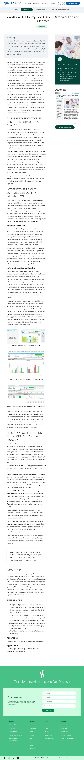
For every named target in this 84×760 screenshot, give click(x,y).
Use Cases (36, 3)
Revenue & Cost (13, 731)
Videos (31, 745)
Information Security (66, 735)
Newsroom (47, 724)
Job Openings (48, 735)
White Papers (33, 742)
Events (46, 728)
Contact (63, 721)
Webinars (32, 735)
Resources (45, 3)
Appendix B (30, 264)
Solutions (28, 3)
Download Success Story (65, 127)
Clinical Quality (12, 728)
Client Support (64, 731)
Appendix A (39, 251)
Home (16, 9)
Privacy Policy (77, 757)
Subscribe (48, 710)
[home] (14, 3)
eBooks (31, 738)
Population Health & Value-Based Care (13, 739)
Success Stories (40, 9)
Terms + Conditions (64, 757)
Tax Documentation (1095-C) (68, 738)
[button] (27, 9)
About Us (47, 731)
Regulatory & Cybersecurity (15, 735)
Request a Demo (73, 3)
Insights (31, 731)
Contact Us (64, 728)
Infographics (32, 748)
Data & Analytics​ (13, 724)
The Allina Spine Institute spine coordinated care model (25, 641)
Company (53, 3)
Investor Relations (49, 738)
